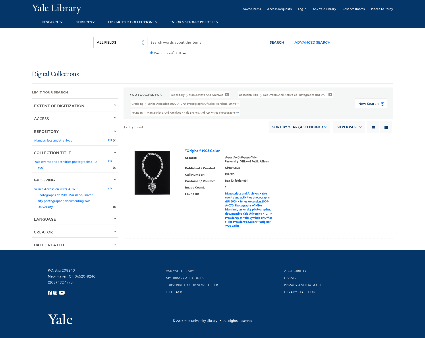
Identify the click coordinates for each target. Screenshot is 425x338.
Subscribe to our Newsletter (192, 285)
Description (163, 53)
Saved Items (252, 9)
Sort (297, 127)
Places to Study (382, 9)
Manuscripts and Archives (242, 193)
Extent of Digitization (59, 105)
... (267, 213)
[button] (277, 42)
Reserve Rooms (353, 9)
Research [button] (51, 22)
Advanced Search (312, 42)
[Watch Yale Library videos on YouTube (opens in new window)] (62, 293)
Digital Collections (55, 74)
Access (41, 118)
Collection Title (52, 152)
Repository (46, 131)
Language (45, 219)
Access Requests (279, 9)
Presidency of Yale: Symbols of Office (248, 218)
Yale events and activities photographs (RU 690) (247, 197)
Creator (43, 232)
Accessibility (295, 271)
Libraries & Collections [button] (131, 22)
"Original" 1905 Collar (202, 151)
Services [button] (84, 22)
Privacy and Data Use (303, 285)
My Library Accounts (185, 278)
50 (347, 127)
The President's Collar (241, 221)
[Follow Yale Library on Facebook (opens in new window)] (50, 293)
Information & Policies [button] (193, 22)
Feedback (174, 292)
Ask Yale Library (324, 9)
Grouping (44, 180)
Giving (290, 278)
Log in (302, 9)
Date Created (49, 244)
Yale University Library (59, 8)
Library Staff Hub (299, 292)
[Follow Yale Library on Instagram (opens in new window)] (55, 293)
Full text (182, 53)
